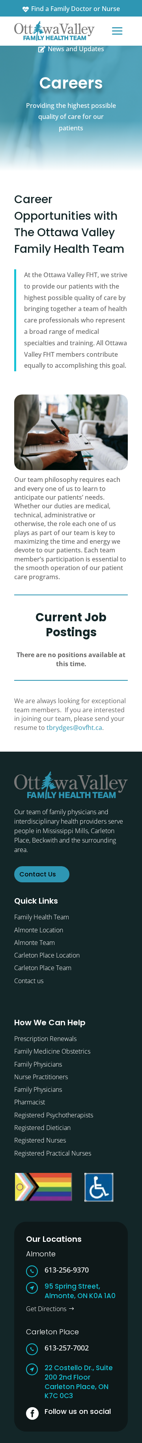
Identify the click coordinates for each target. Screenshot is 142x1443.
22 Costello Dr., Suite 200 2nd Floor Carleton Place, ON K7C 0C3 (79, 1381)
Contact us (28, 980)
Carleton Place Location (47, 955)
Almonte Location (38, 930)
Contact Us (37, 874)
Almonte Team (34, 942)
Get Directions (46, 1308)
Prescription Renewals (45, 1038)
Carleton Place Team (42, 967)
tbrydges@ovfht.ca (74, 727)
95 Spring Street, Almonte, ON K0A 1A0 (80, 1291)
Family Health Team (41, 917)
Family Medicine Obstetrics (52, 1051)
